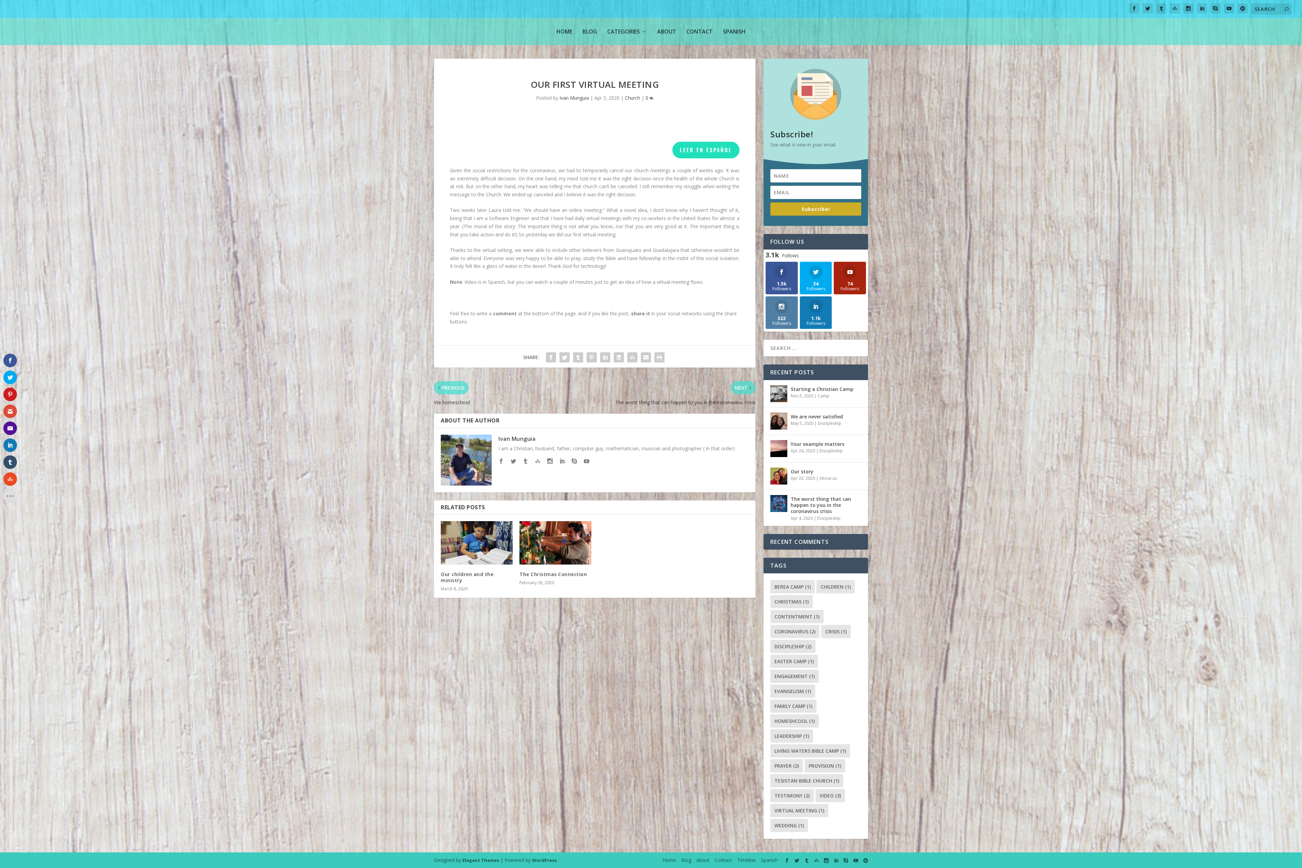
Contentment (797, 616)
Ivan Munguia (574, 98)
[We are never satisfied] (778, 421)
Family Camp (793, 706)
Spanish (734, 31)
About (666, 31)
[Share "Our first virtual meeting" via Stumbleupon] (632, 357)
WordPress (544, 860)
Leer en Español (706, 150)
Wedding (789, 825)
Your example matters (817, 444)
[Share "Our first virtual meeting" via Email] (646, 357)
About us (828, 478)
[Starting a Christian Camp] (778, 393)
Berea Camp (792, 587)
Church (632, 98)
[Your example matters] (778, 448)
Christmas (791, 601)
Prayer (786, 766)
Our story (802, 471)
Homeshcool (794, 721)
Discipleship (829, 423)
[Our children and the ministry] (477, 542)
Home (564, 31)
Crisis (836, 631)
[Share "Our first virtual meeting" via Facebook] (551, 357)
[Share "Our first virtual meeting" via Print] (659, 357)
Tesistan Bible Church (806, 780)
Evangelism (792, 691)
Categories (623, 31)
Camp (823, 396)
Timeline (746, 860)
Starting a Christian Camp (822, 389)
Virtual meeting (799, 810)
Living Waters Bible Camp (810, 751)
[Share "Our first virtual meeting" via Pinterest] (591, 357)
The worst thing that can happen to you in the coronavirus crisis (821, 505)
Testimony (792, 795)
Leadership (791, 736)
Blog (590, 31)
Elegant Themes (480, 860)
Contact (699, 31)
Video (830, 795)
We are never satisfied (817, 416)
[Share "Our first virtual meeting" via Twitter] (564, 357)
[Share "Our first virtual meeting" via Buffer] (619, 357)
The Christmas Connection (553, 574)
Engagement (794, 676)
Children (836, 587)
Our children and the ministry (467, 577)
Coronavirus (794, 631)
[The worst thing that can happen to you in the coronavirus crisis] (778, 503)
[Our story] (778, 476)
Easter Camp (794, 661)
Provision (825, 766)
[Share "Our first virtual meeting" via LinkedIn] (605, 357)
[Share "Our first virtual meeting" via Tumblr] (578, 357)
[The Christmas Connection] (555, 542)
